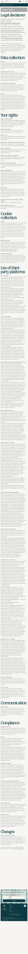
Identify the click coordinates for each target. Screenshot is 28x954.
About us (11, 906)
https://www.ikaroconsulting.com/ (10, 30)
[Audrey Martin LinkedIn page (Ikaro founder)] (25, 906)
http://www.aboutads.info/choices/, (16, 294)
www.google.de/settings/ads (16, 521)
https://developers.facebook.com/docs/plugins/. (10, 307)
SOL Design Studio (9, 917)
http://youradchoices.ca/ (5, 297)
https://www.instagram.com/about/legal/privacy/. (10, 557)
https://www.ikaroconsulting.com (10, 23)
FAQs (10, 908)
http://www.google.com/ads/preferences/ (9, 250)
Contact (10, 907)
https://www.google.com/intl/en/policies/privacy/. (13, 439)
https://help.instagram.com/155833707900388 (10, 555)
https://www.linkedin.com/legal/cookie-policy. (10, 596)
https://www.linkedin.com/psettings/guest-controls (11, 587)
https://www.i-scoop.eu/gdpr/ (13, 38)
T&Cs (10, 910)
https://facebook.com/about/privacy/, (9, 310)
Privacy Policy (11, 911)
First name (5, 895)
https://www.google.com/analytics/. (8, 407)
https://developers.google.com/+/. (7, 476)
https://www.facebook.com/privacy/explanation (10, 305)
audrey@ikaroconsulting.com (17, 848)
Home (10, 904)
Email (12, 895)
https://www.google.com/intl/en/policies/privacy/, (12, 671)
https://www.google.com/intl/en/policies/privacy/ (10, 403)
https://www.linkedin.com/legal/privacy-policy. (10, 599)
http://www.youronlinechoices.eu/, (8, 300)
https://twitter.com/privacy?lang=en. (14, 636)
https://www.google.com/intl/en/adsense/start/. (10, 359)
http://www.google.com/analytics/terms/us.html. (10, 404)
